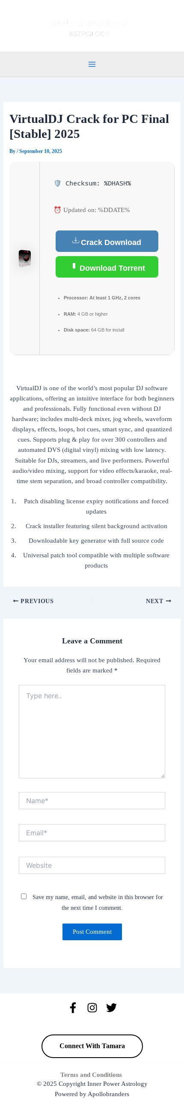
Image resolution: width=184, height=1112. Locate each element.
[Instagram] (92, 1007)
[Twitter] (111, 1007)
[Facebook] (73, 1007)
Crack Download (111, 242)
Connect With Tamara (92, 1045)
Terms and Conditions (92, 1074)
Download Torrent (111, 268)
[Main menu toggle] (92, 64)
